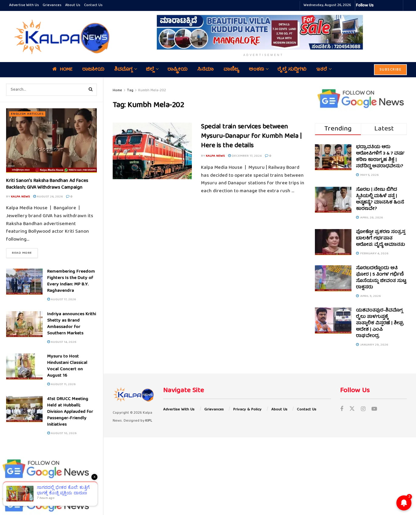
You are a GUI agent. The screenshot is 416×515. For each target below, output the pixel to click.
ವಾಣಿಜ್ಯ (231, 69)
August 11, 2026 (63, 384)
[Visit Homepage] (60, 36)
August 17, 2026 (63, 299)
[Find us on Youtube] (374, 409)
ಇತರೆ (321, 69)
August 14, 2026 (63, 342)
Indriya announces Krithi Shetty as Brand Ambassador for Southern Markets (71, 323)
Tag (130, 90)
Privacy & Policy (247, 409)
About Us (72, 5)
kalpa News (20, 197)
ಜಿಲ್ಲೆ (150, 69)
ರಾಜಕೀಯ (93, 69)
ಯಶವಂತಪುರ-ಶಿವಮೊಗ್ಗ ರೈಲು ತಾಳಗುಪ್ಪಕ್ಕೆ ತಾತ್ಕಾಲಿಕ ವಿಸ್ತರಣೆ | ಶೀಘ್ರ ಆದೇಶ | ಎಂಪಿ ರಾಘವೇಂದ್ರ (380, 323)
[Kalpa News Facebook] (379, 5)
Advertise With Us (24, 5)
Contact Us (93, 5)
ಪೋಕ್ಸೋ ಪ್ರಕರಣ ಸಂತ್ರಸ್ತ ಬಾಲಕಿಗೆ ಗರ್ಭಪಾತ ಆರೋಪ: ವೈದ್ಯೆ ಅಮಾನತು (380, 238)
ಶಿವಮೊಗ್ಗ (123, 69)
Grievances (52, 5)
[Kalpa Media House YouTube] (397, 5)
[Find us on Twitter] (352, 409)
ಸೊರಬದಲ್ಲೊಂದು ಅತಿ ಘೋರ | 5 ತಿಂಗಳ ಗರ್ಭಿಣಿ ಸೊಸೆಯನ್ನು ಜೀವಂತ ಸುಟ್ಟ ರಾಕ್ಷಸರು (381, 277)
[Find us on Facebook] (341, 409)
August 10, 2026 (63, 433)
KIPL (148, 421)
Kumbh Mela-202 (152, 90)
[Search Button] (91, 90)
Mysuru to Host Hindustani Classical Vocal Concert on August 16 (67, 366)
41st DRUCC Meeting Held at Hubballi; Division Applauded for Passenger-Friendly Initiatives (70, 412)
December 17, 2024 (246, 156)
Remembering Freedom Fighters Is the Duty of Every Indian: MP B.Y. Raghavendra (71, 281)
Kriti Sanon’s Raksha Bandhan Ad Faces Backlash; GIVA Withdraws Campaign (47, 184)
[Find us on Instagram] (363, 409)
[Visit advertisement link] (263, 32)
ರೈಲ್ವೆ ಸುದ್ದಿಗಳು (291, 69)
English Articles (27, 114)
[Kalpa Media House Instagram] (386, 5)
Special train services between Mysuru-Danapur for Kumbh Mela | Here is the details (251, 136)
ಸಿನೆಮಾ (205, 69)
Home (66, 69)
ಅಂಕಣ (256, 69)
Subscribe (390, 70)
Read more (25, 253)
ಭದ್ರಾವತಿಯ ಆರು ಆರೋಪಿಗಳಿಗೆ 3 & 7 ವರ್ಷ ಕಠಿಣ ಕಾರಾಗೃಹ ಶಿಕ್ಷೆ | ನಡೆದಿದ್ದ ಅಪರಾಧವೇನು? (380, 156)
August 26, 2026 (49, 197)
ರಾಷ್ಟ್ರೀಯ (177, 69)
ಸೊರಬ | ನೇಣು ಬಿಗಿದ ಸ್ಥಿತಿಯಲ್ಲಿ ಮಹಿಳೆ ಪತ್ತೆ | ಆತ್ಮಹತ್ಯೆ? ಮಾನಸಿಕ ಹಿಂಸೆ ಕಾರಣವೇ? (380, 199)
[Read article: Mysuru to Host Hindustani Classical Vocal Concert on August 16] (24, 366)
